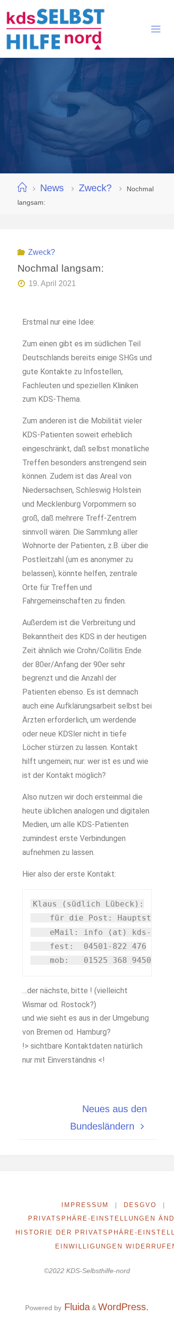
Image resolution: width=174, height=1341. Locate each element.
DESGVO (140, 1205)
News (52, 188)
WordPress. (123, 1307)
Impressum (85, 1205)
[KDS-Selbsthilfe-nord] (55, 29)
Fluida (75, 1307)
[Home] (22, 188)
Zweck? (95, 188)
